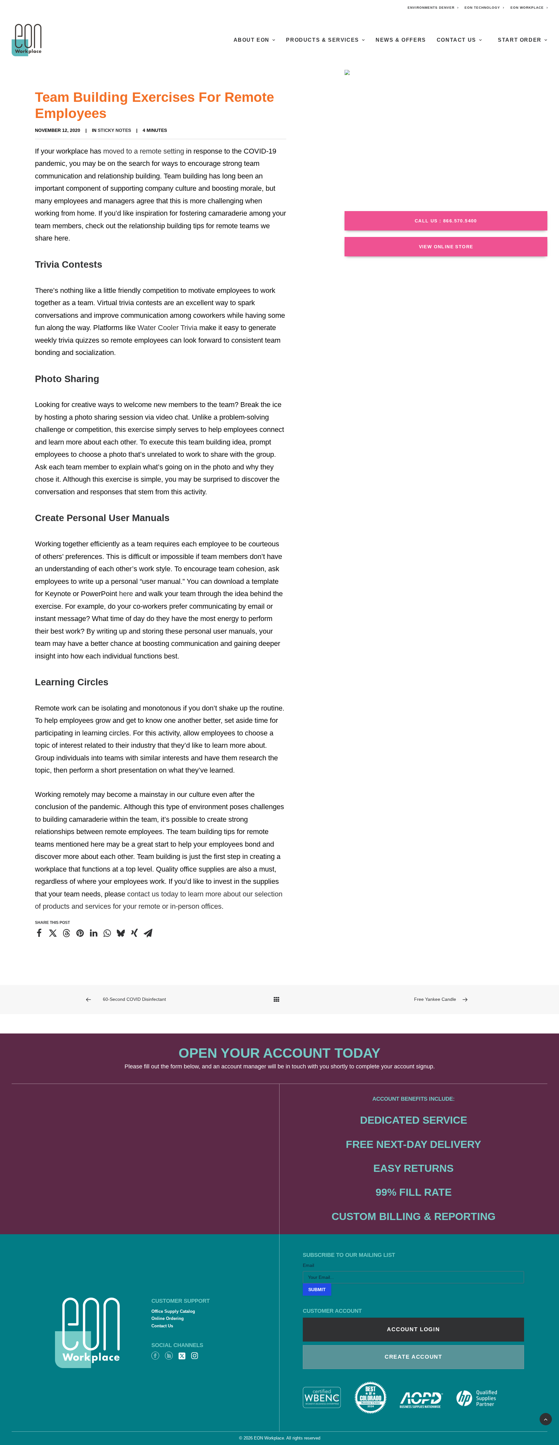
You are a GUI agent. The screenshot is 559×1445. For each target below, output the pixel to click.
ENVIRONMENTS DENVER (431, 7)
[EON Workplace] (26, 40)
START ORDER (520, 40)
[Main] (279, 999)
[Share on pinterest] (79, 933)
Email (308, 1265)
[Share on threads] (66, 933)
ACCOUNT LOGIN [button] (413, 1329)
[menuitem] (433, 7)
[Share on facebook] (39, 933)
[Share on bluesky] (120, 933)
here (127, 594)
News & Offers (401, 40)
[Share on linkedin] (93, 933)
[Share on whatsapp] (107, 933)
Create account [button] (413, 1357)
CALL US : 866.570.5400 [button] (446, 220)
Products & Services (322, 40)
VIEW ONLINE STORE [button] (446, 246)
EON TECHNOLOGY (482, 7)
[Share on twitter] (52, 933)
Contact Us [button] (456, 40)
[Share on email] (147, 933)
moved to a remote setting (143, 151)
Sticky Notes (114, 130)
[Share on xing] (134, 933)
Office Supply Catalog (173, 1311)
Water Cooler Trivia (167, 328)
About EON (251, 40)
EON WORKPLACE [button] (527, 7)
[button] (155, 1357)
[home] (87, 1333)
